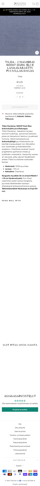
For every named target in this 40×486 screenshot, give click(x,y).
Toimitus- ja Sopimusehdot (20, 435)
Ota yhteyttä (20, 428)
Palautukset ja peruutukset (20, 446)
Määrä (20, 93)
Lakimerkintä (20, 454)
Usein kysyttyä (20, 431)
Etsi (20, 424)
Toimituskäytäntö (20, 439)
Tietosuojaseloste (20, 450)
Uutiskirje (19, 460)
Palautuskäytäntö (20, 442)
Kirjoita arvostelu (20, 409)
